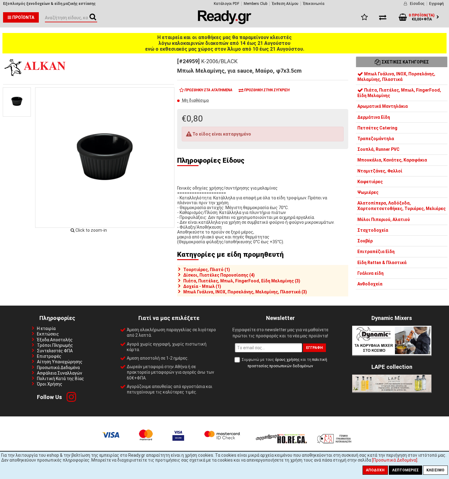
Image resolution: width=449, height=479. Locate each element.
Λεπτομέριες (405, 470)
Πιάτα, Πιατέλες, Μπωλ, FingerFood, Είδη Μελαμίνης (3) (241, 280)
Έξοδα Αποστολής (55, 339)
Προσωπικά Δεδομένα (58, 367)
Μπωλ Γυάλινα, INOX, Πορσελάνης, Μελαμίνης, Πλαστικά (396, 76)
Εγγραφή (436, 4)
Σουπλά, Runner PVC (378, 149)
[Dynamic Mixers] (392, 353)
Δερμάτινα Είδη (373, 117)
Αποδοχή (375, 470)
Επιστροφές (49, 356)
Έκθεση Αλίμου (285, 4)
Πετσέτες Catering (377, 127)
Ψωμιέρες (367, 192)
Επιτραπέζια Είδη (376, 251)
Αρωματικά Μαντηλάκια (382, 106)
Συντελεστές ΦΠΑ (55, 350)
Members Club (255, 4)
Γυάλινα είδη (370, 273)
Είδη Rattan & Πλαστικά (382, 262)
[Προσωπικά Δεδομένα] (394, 460)
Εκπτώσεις (48, 334)
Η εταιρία (46, 328)
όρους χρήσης (287, 359)
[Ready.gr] (224, 22)
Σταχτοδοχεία (372, 230)
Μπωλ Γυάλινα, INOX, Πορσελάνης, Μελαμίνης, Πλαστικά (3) (245, 291)
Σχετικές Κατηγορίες (405, 62)
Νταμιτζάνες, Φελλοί (379, 171)
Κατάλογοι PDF (226, 4)
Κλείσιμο (435, 470)
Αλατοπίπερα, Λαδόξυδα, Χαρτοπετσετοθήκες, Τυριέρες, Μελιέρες (401, 206)
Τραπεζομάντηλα (375, 138)
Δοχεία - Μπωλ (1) (202, 286)
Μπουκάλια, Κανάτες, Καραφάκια (392, 160)
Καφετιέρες (370, 181)
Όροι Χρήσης (49, 384)
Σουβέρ (365, 241)
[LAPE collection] (392, 390)
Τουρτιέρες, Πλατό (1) (206, 269)
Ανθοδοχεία (369, 283)
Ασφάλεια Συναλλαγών (59, 373)
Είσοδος (417, 4)
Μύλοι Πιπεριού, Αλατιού (383, 219)
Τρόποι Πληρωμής (55, 345)
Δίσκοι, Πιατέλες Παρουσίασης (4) (219, 275)
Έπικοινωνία (313, 4)
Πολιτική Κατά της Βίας (60, 378)
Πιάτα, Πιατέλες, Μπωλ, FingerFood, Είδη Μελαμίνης (399, 93)
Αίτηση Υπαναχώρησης (59, 361)
